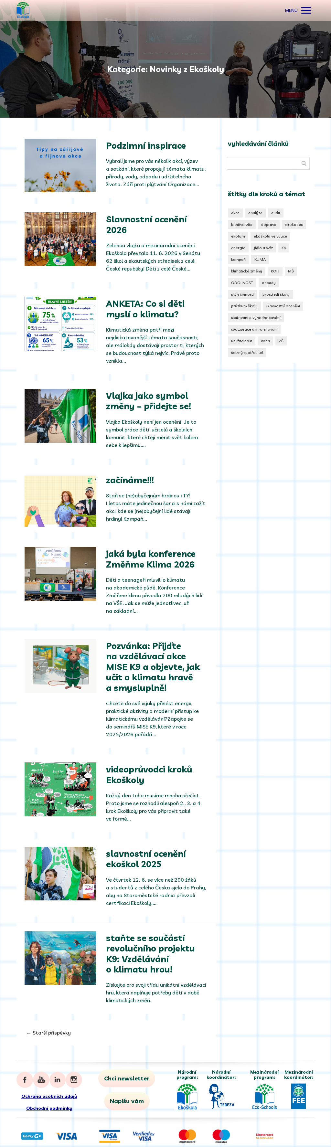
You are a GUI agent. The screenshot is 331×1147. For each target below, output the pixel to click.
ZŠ (281, 340)
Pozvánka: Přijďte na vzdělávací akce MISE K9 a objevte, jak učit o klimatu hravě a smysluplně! (153, 666)
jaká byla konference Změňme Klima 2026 (151, 558)
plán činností (242, 294)
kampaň (238, 259)
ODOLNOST (242, 282)
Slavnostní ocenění (283, 305)
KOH (275, 271)
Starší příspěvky (48, 1032)
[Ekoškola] (22, 10)
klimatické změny (246, 271)
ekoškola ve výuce (270, 236)
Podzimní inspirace (146, 145)
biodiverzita (241, 224)
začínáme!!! (130, 479)
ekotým (238, 236)
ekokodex (294, 224)
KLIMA (260, 259)
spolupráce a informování (254, 329)
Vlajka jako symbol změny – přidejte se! (148, 400)
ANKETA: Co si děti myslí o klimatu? (145, 308)
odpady (269, 282)
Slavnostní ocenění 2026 (146, 224)
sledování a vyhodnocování (256, 317)
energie (238, 247)
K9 (284, 247)
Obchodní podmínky (49, 1108)
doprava (268, 224)
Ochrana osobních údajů (49, 1096)
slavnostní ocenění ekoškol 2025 (146, 858)
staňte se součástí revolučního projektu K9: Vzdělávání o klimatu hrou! (150, 953)
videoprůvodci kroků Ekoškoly (149, 774)
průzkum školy (244, 305)
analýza (255, 212)
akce (235, 212)
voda (265, 340)
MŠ (291, 271)
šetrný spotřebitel (247, 352)
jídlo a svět (263, 247)
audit (275, 212)
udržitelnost (241, 340)
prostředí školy (276, 294)
